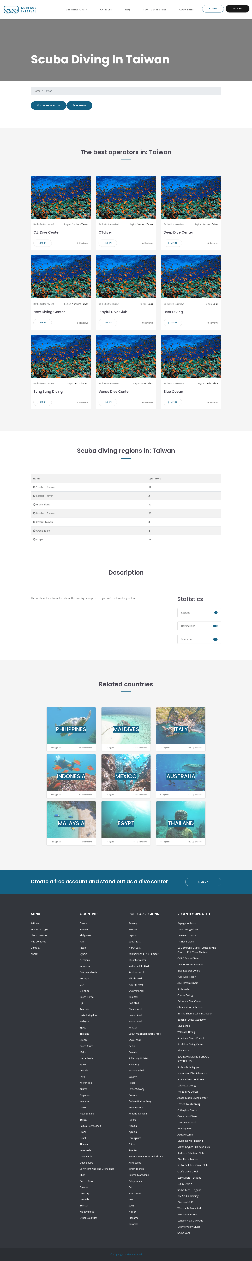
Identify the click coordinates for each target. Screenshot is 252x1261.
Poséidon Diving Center (190, 1044)
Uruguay (84, 1193)
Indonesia (85, 966)
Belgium (84, 990)
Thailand (84, 1033)
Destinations (75, 9)
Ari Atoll (133, 1027)
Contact (35, 947)
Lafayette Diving (186, 1085)
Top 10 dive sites (154, 9)
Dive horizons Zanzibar (190, 964)
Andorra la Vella (138, 1113)
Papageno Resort (187, 923)
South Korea (87, 997)
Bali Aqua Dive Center (189, 1001)
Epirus (132, 1144)
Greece (84, 1039)
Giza (131, 1199)
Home (37, 91)
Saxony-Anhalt (137, 1070)
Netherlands (86, 1058)
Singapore (85, 1095)
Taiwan (84, 929)
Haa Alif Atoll (136, 984)
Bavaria (133, 1052)
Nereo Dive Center (187, 1091)
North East (135, 947)
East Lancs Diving (187, 1214)
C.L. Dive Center (46, 232)
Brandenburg (136, 1107)
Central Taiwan (44, 522)
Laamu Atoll (135, 1015)
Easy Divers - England (189, 1177)
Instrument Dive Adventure (192, 1073)
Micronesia (86, 1082)
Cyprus (83, 953)
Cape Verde (86, 1156)
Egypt (83, 1027)
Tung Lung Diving (48, 391)
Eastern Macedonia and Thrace (146, 1156)
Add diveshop (38, 941)
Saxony (133, 1076)
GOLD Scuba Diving (188, 958)
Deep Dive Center (178, 232)
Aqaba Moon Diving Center (192, 1097)
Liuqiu (150, 303)
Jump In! (42, 243)
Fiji (81, 1003)
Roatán (133, 1150)
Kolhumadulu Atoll (139, 966)
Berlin (132, 1046)
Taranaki (133, 1224)
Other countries (88, 1217)
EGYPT (126, 823)
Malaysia (84, 1021)
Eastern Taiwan (44, 495)
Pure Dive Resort (186, 976)
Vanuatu (84, 1101)
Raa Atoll (134, 997)
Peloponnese (136, 1181)
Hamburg (134, 1064)
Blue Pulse (183, 1050)
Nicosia (133, 1125)
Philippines (85, 935)
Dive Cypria (183, 1025)
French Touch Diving (188, 1104)
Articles (106, 9)
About (34, 953)
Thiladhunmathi (137, 960)
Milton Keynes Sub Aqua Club (193, 1146)
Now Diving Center (49, 311)
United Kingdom (89, 1015)
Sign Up (237, 8)
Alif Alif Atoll (135, 978)
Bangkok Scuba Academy (191, 1019)
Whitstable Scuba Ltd (189, 1208)
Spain (83, 1064)
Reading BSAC (185, 1128)
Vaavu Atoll (135, 1039)
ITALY (181, 729)
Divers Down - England (190, 1140)
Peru (82, 1076)
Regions (80, 105)
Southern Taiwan (145, 224)
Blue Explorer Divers (188, 970)
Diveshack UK (185, 1202)
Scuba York (183, 1232)
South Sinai (135, 1193)
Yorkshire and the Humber (143, 953)
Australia (84, 1009)
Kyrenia (133, 1131)
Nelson (132, 1211)
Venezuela (85, 1150)
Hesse (132, 1082)
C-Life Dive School (187, 1171)
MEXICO (126, 776)
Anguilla (84, 1070)
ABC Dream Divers (187, 983)
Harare (132, 1119)
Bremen (133, 1095)
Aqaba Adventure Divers (190, 1079)
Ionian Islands (136, 1168)
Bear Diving (173, 311)
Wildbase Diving (186, 1032)
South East (135, 941)
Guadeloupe (86, 1162)
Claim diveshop (39, 935)
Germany (85, 960)
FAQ (127, 9)
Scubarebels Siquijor (188, 1067)
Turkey (83, 1119)
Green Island (147, 383)
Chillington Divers (187, 1110)
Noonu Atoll (135, 1021)
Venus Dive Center (114, 391)
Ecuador (84, 1187)
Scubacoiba (183, 989)
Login (213, 8)
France (83, 923)
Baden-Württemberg (140, 1101)
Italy (82, 941)
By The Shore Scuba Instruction (194, 1013)
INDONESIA (71, 776)
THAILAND (181, 823)
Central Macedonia (139, 1175)
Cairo (131, 1187)
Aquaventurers (185, 1134)
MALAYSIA (71, 823)
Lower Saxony (136, 1089)
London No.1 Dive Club (190, 1220)
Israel (83, 1138)
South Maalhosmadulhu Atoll (145, 1033)
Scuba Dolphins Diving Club (192, 1165)
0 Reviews (82, 243)
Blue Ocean (173, 391)
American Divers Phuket (190, 1038)
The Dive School (186, 1122)
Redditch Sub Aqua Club (190, 1153)
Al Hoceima (135, 1162)
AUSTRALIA (180, 776)
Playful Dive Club (113, 311)
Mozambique (87, 1211)
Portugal (84, 978)
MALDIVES (126, 729)
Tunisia (84, 1205)
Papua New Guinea (90, 1125)
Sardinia (133, 929)
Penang (133, 923)
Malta (83, 1052)
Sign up (35, 929)
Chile (82, 1175)
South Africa (86, 1046)
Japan (83, 947)
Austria (83, 1089)
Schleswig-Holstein (139, 1058)
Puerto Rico (86, 1181)
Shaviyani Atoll (137, 990)
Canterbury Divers (187, 1116)
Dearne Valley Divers (188, 1226)
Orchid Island (81, 383)
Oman (83, 1107)
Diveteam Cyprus (186, 935)
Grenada (84, 1199)
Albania (84, 1144)
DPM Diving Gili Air (187, 929)
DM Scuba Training (188, 1196)
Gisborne (134, 1217)
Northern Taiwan (80, 224)
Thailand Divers (186, 941)
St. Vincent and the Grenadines (97, 1168)
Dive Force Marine (187, 1159)
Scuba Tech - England (189, 1190)
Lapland (133, 935)
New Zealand (87, 1113)
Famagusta (135, 1138)
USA (82, 984)
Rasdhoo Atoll (136, 972)
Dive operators (49, 105)
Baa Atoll (134, 1003)
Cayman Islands (88, 972)
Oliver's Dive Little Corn (190, 1007)
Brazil (83, 1131)
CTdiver (105, 232)
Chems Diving (185, 995)
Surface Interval (133, 1254)
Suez (131, 1205)
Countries (186, 9)
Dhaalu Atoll (135, 1009)
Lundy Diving (184, 1183)
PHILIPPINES (71, 729)
